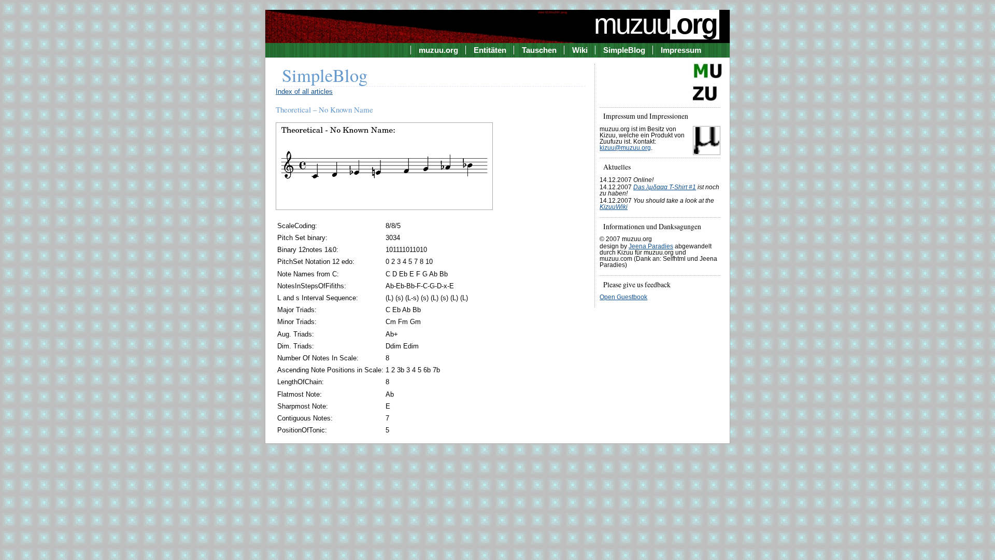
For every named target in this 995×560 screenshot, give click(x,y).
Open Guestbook (623, 297)
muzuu (655, 23)
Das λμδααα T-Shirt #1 (664, 187)
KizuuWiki (614, 207)
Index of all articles (304, 91)
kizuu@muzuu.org (625, 148)
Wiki (580, 50)
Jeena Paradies (651, 246)
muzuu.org (438, 50)
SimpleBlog (624, 50)
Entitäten (490, 50)
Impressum (681, 50)
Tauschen (539, 50)
